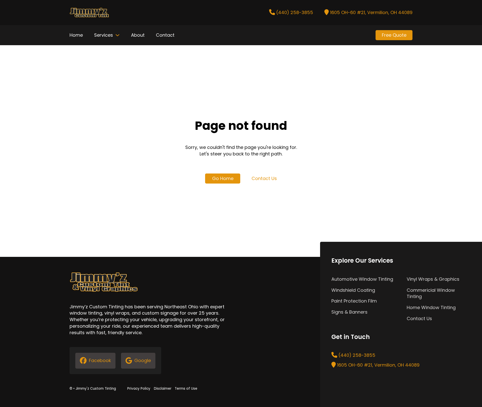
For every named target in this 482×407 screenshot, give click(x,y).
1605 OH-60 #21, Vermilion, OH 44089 (371, 12)
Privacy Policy (138, 388)
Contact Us (264, 178)
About (138, 35)
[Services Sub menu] (117, 35)
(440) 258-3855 (294, 12)
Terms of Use (186, 388)
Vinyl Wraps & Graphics (433, 279)
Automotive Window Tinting (362, 279)
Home (76, 35)
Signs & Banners (349, 312)
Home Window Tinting (431, 307)
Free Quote (394, 35)
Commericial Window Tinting (431, 293)
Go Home (222, 178)
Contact (165, 35)
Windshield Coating (353, 290)
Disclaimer (162, 388)
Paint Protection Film (354, 301)
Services (103, 35)
